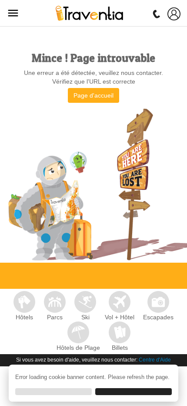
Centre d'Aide (155, 360)
